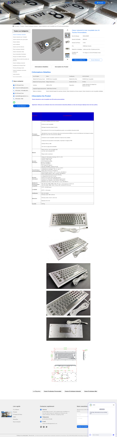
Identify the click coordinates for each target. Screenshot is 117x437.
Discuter (101, 2)
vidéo (73, 2)
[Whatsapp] (14, 102)
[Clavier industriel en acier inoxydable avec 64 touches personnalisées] (47, 45)
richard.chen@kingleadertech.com (23, 87)
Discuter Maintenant (21, 105)
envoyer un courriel (82, 426)
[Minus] (113, 405)
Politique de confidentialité (22, 435)
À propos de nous (60, 2)
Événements (80, 2)
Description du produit (61, 66)
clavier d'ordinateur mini (90, 391)
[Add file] (90, 434)
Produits (22, 26)
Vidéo (14, 416)
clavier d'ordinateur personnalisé (52, 391)
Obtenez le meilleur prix (79, 59)
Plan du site (31, 435)
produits (67, 2)
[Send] (114, 434)
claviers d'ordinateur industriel (73, 391)
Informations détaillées (41, 66)
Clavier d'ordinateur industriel (31, 26)
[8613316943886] (46, 427)
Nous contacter (17, 421)
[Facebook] (44, 427)
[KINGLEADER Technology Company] (9, 2)
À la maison (52, 2)
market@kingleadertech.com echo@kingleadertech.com (29, 96)
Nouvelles (15, 419)
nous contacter (88, 2)
